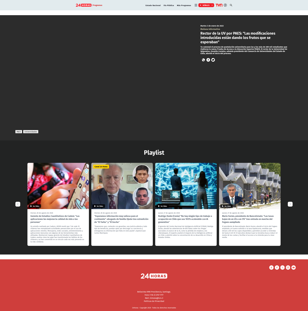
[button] (290, 204)
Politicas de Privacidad (154, 301)
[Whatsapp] (203, 60)
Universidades (30, 131)
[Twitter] (213, 60)
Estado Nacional (153, 5)
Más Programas (184, 5)
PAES (19, 131)
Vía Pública (169, 5)
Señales (206, 5)
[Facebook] (208, 60)
